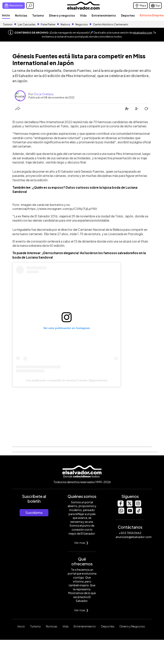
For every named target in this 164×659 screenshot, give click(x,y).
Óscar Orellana (43, 94)
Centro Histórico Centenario (110, 24)
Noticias (21, 15)
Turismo (38, 15)
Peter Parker (48, 24)
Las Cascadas (27, 24)
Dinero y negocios (62, 15)
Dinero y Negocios (132, 626)
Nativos (65, 24)
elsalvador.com (142, 32)
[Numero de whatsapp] (121, 512)
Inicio (6, 15)
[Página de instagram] (138, 505)
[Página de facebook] (120, 505)
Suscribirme (34, 512)
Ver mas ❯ (81, 542)
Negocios (81, 24)
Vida (83, 15)
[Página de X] (129, 505)
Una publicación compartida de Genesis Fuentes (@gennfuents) (66, 380)
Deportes (128, 15)
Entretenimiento (104, 15)
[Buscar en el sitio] (30, 5)
